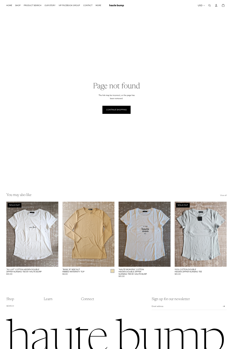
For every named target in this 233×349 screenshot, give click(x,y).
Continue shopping (116, 109)
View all (223, 195)
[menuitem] (98, 5)
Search (10, 306)
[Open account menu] (216, 5)
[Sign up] (224, 306)
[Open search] (209, 5)
